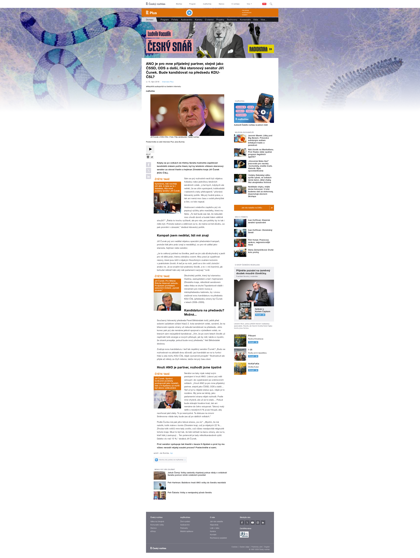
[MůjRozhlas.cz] (150, 91)
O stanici (209, 19)
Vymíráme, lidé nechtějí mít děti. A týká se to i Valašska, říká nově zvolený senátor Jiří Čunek (167, 187)
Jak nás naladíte (216, 521)
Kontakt (213, 535)
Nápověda (214, 525)
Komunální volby (157, 525)
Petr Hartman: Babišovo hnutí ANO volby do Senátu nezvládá (197, 482)
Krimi (249, 107)
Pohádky (239, 111)
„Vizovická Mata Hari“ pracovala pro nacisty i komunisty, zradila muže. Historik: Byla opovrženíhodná (260, 166)
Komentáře (245, 19)
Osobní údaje (244, 547)
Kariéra (213, 531)
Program (192, 4)
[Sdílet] (152, 157)
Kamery (245, 15)
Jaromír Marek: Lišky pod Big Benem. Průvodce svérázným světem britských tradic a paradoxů (260, 140)
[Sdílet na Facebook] (148, 164)
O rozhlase (236, 4)
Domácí (149, 19)
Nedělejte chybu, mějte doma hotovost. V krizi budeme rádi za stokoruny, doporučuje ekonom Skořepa (260, 191)
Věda (255, 19)
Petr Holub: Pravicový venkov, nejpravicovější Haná (259, 242)
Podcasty (184, 528)
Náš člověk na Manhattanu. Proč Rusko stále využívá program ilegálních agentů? (261, 153)
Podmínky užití (256, 547)
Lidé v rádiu (214, 528)
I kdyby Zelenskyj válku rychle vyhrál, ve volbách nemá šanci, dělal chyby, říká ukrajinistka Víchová (259, 178)
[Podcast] (148, 157)
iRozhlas (179, 4)
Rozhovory (232, 19)
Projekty (220, 19)
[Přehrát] (150, 149)
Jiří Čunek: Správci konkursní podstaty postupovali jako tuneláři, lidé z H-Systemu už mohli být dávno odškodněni (167, 383)
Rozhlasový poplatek (218, 538)
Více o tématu (241, 217)
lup (171, 453)
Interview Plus (168, 82)
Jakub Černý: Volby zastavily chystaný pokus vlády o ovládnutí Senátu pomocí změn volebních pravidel (197, 473)
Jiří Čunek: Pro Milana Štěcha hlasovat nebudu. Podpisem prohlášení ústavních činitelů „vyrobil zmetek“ (167, 285)
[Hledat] (271, 4)
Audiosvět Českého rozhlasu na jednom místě (251, 125)
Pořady (174, 19)
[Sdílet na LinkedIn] (148, 176)
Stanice (221, 4)
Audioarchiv (246, 12)
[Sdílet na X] (148, 170)
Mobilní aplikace (186, 531)
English (267, 547)
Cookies (234, 547)
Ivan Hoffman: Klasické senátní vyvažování (259, 221)
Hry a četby (240, 107)
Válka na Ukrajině (157, 521)
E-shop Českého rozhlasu (247, 265)
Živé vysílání (240, 115)
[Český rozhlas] (155, 4)
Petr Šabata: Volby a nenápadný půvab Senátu (190, 492)
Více (264, 19)
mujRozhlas (207, 4)
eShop (153, 531)
